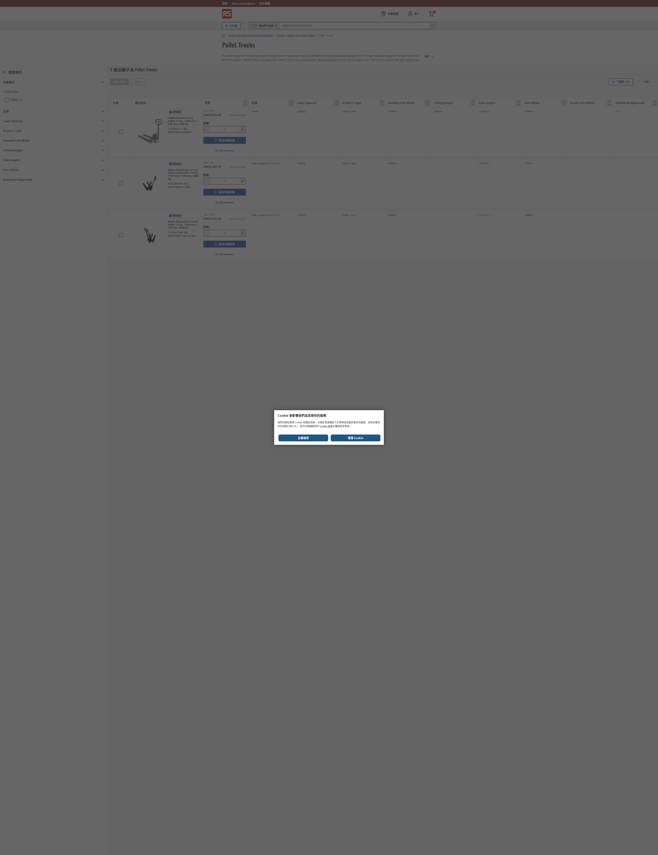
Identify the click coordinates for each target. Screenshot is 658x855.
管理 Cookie (355, 438)
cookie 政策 (326, 426)
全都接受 (303, 438)
